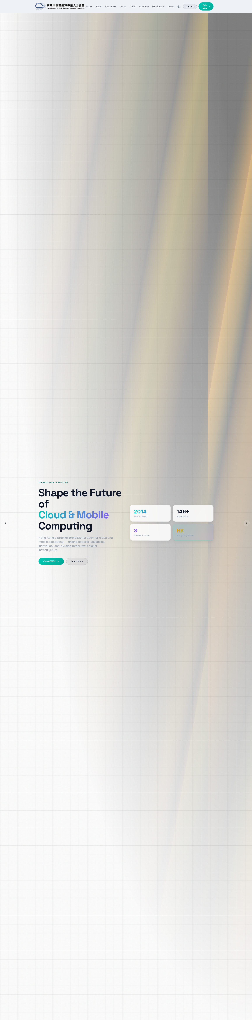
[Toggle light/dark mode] (178, 6)
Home (89, 6)
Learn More (77, 561)
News (172, 6)
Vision (123, 6)
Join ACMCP (49, 561)
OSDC (133, 6)
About (99, 6)
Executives (110, 6)
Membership (158, 6)
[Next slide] (247, 523)
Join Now (204, 6)
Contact (190, 6)
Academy (144, 6)
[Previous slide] (5, 523)
